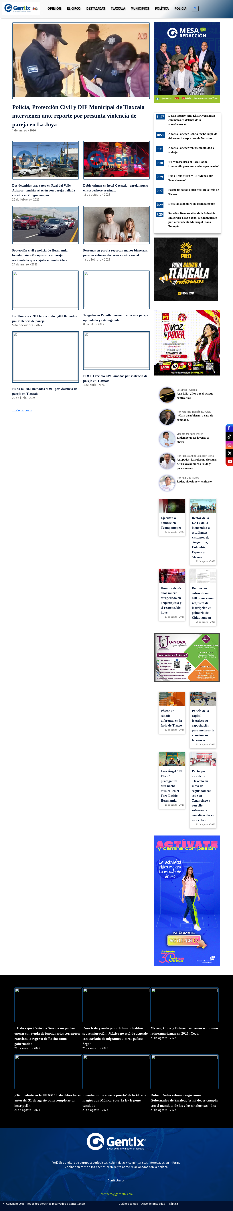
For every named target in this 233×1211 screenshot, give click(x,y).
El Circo (73, 9)
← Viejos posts (22, 410)
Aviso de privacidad (153, 1203)
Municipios (140, 9)
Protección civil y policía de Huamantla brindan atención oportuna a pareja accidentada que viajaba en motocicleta (40, 255)
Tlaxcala (118, 9)
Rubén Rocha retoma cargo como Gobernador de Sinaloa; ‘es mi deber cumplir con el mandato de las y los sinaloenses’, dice (184, 1100)
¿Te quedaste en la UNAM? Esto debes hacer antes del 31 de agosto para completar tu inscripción (47, 1100)
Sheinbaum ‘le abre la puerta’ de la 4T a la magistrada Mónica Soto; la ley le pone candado (114, 1100)
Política (162, 9)
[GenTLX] (116, 1149)
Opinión (54, 9)
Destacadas (95, 9)
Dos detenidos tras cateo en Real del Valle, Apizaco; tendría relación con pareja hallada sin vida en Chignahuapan (43, 190)
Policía (180, 9)
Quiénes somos (128, 1203)
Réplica (173, 1203)
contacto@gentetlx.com (116, 1194)
